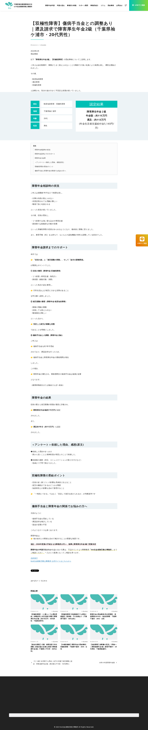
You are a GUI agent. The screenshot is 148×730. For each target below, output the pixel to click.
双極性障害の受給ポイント (44, 166)
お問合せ (119, 5)
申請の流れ (61, 5)
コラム (103, 5)
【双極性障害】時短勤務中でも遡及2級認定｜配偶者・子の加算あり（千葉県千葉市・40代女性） (73, 616)
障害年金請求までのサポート (45, 154)
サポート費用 (83, 5)
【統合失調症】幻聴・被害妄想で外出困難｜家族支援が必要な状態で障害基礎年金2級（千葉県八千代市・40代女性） (44, 647)
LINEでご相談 (140, 5)
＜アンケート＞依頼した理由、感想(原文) (49, 162)
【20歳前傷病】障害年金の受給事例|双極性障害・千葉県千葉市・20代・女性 (73, 646)
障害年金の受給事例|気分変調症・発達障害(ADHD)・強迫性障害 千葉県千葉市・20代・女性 (103, 616)
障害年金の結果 (40, 158)
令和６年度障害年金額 (107, 662)
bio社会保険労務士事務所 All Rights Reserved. (77, 727)
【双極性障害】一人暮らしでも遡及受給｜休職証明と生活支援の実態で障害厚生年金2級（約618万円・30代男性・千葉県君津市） (44, 617)
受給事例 (111, 5)
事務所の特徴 (71, 5)
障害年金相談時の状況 (42, 150)
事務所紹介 (94, 5)
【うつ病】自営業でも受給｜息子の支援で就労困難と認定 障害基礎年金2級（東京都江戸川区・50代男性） (52, 662)
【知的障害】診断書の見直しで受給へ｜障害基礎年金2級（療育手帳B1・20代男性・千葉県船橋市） (103, 646)
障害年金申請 (50, 5)
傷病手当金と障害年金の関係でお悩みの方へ (50, 171)
